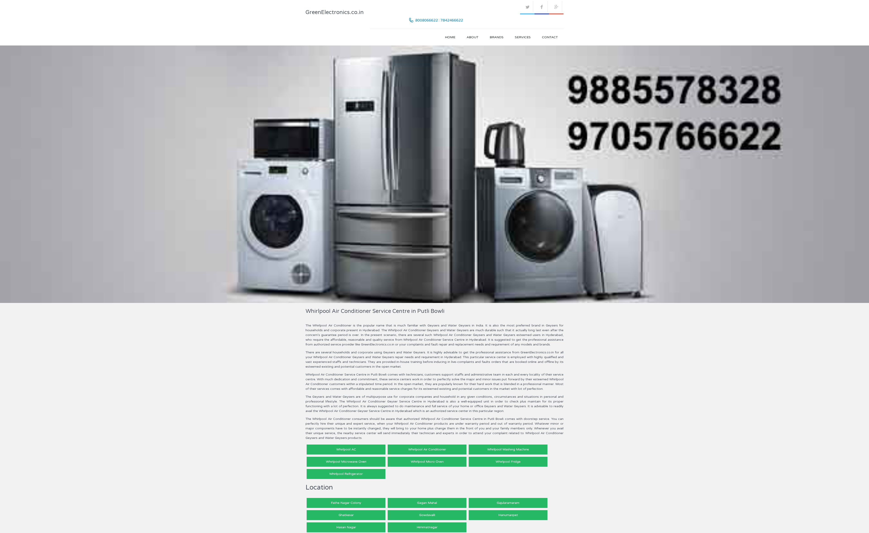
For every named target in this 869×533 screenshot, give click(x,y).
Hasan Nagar (346, 527)
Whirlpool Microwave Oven (346, 462)
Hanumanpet (508, 515)
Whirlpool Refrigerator (346, 474)
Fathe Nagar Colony (346, 503)
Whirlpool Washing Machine (508, 449)
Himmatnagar (427, 527)
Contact (550, 37)
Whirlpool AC (346, 449)
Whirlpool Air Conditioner (427, 449)
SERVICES (523, 37)
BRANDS (497, 37)
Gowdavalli (427, 515)
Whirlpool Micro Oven (427, 462)
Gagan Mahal (427, 503)
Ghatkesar (346, 515)
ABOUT (472, 37)
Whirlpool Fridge (508, 462)
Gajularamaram (508, 503)
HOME (450, 37)
